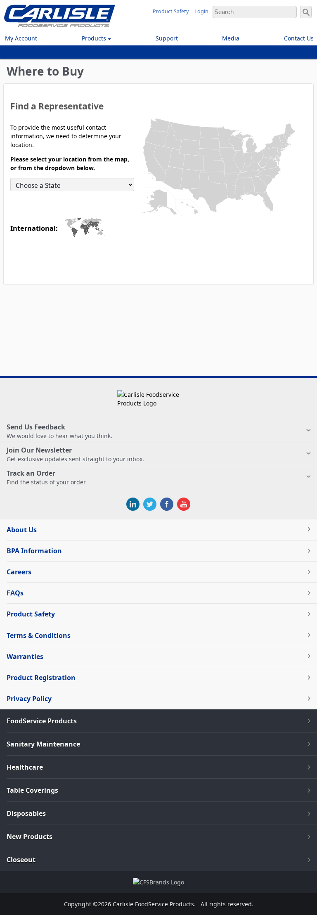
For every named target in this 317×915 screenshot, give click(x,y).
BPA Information (34, 550)
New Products (29, 836)
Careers (19, 571)
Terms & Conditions (39, 635)
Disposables (26, 813)
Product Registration (41, 677)
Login (201, 11)
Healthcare (25, 767)
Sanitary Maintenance (43, 744)
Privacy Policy (29, 698)
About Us (22, 529)
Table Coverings (32, 790)
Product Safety (171, 11)
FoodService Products (42, 720)
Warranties (25, 656)
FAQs (15, 592)
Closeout (21, 859)
